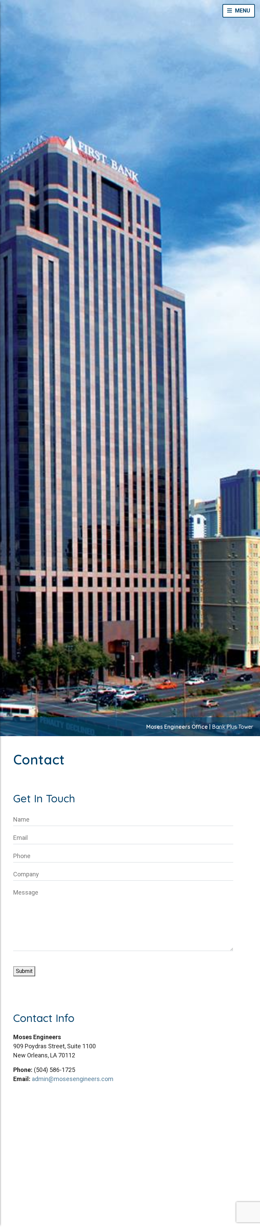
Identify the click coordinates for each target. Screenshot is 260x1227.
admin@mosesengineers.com (72, 1078)
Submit (24, 971)
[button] (238, 11)
